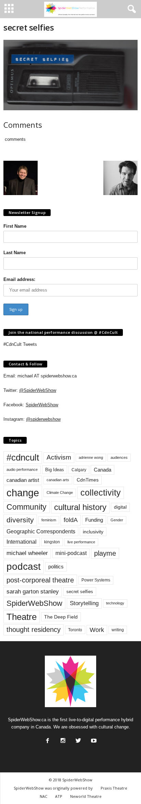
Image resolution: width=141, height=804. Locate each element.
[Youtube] (93, 739)
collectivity (100, 492)
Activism (59, 457)
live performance (81, 542)
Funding (94, 520)
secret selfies (79, 591)
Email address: (19, 279)
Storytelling (84, 603)
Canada (102, 470)
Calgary (79, 469)
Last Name (14, 252)
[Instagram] (62, 739)
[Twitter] (77, 739)
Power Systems (95, 580)
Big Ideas (54, 469)
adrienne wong (91, 457)
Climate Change (60, 492)
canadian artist (23, 480)
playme (105, 553)
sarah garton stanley (33, 591)
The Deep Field (61, 617)
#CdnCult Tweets (20, 344)
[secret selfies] (70, 75)
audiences (119, 457)
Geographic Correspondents (41, 531)
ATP (58, 796)
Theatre (22, 617)
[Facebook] (47, 739)
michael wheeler (27, 553)
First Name (14, 226)
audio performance (22, 469)
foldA (71, 519)
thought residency (34, 629)
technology (115, 603)
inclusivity (93, 531)
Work (97, 629)
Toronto (75, 629)
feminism (48, 520)
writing (118, 629)
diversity (20, 520)
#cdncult (23, 457)
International (22, 542)
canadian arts (58, 480)
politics (56, 566)
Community (27, 506)
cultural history (80, 507)
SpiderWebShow (42, 404)
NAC (43, 796)
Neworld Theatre (86, 796)
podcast (24, 566)
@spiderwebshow (43, 419)
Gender (117, 520)
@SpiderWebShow (37, 390)
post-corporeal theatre (40, 580)
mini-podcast (71, 553)
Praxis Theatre (114, 788)
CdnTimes (88, 480)
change (23, 492)
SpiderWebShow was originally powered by (53, 788)
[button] (130, 9)
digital (120, 507)
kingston (52, 542)
